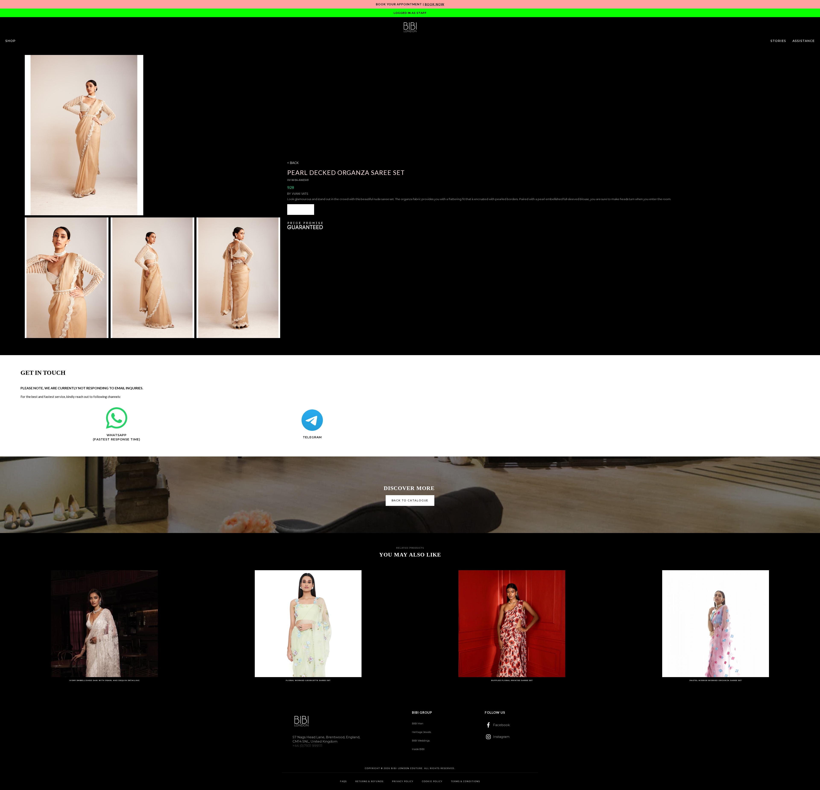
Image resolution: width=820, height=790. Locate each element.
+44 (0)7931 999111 (307, 746)
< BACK (293, 163)
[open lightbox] (84, 135)
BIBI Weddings (421, 740)
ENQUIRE (300, 209)
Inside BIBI (418, 749)
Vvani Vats (300, 193)
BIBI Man (417, 723)
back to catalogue (410, 500)
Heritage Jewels (421, 732)
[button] (10, 40)
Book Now (434, 4)
